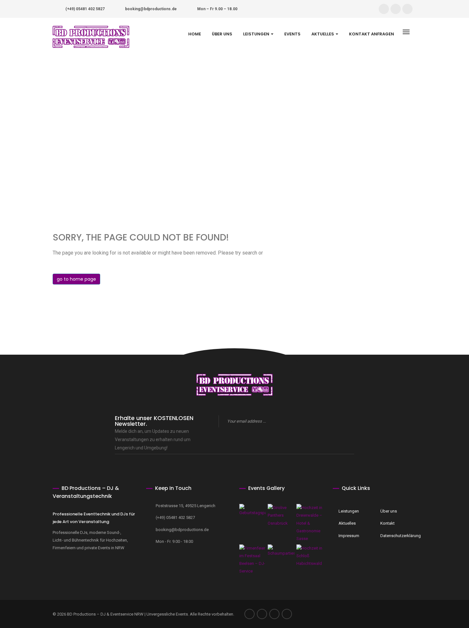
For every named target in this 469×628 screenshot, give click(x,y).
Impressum (349, 535)
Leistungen (256, 34)
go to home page (76, 279)
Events (292, 34)
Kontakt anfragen (371, 34)
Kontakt (387, 523)
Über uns (222, 34)
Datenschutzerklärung (396, 535)
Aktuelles (323, 34)
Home (194, 34)
